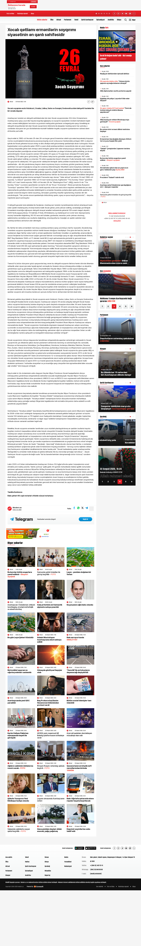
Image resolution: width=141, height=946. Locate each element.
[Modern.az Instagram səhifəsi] (118, 13)
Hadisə (27, 861)
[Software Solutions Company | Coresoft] (38, 886)
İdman (47, 857)
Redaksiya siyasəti (22, 13)
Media (66, 857)
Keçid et (85, 519)
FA (106, 13)
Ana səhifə (8, 857)
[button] (125, 237)
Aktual (58, 19)
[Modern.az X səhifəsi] (134, 13)
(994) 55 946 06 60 (96, 869)
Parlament (67, 19)
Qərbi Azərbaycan (87, 19)
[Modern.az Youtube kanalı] (126, 13)
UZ (109, 13)
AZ (96, 13)
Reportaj (47, 875)
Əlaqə (32, 13)
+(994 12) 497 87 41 (96, 865)
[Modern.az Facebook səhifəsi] (114, 13)
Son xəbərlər (99, 886)
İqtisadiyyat (100, 19)
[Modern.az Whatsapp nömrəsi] (130, 13)
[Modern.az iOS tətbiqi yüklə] (90, 848)
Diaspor (7, 875)
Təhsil (76, 19)
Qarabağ (47, 866)
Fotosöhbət (68, 861)
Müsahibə (48, 870)
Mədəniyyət (68, 866)
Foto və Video (10, 13)
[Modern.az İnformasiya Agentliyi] (13, 848)
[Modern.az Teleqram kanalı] (122, 13)
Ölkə (51, 19)
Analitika (111, 19)
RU (101, 13)
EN (99, 13)
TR (104, 13)
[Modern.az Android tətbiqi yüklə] (79, 848)
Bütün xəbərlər (42, 19)
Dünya (119, 19)
